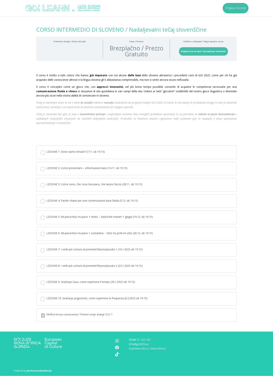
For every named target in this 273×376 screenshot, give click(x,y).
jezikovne (185, 118)
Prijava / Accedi (236, 8)
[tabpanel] (136, 103)
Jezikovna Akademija (39, 370)
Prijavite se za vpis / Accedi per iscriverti (203, 51)
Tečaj (39, 102)
